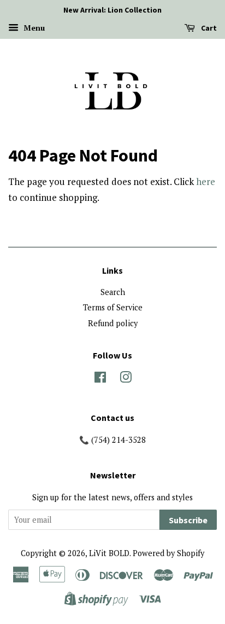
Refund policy (113, 323)
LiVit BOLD (109, 553)
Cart (208, 28)
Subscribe (188, 520)
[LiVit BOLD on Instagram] (126, 379)
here (205, 181)
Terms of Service (113, 307)
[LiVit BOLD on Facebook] (100, 379)
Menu (33, 27)
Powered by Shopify (168, 553)
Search (112, 292)
